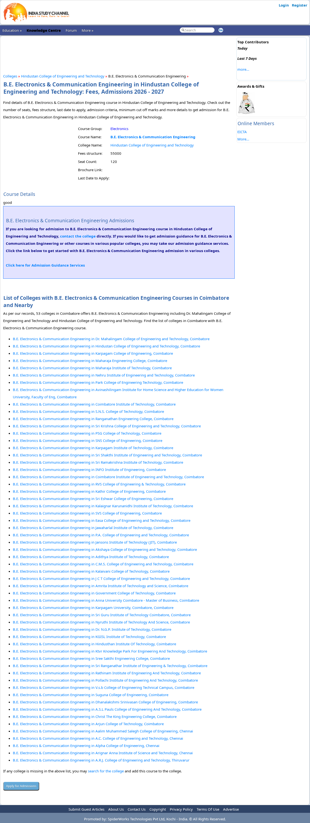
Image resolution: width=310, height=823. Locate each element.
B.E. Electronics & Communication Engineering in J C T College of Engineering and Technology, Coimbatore (101, 578)
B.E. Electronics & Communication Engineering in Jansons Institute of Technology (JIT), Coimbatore (95, 542)
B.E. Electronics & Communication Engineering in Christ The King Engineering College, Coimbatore (95, 716)
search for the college (106, 771)
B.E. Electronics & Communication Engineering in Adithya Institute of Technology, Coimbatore (91, 556)
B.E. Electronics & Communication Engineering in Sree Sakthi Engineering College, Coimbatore (91, 658)
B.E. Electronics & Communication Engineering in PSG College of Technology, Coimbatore (87, 433)
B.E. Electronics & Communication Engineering (152, 136)
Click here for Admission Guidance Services (45, 265)
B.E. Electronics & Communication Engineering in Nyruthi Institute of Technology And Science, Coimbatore (101, 622)
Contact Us (137, 809)
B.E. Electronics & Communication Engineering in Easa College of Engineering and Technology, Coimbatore (101, 520)
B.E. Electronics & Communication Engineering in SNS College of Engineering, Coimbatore (87, 440)
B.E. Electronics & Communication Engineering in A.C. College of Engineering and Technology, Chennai (98, 738)
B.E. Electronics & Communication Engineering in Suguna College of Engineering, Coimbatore (90, 694)
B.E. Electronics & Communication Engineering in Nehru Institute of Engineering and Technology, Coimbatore (104, 375)
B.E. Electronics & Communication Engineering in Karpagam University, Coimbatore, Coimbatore (93, 607)
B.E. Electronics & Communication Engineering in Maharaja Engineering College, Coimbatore (90, 360)
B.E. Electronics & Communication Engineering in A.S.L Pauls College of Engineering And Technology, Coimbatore (107, 709)
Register (299, 5)
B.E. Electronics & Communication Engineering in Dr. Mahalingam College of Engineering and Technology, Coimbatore (111, 338)
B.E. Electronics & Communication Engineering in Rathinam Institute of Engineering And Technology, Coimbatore (107, 672)
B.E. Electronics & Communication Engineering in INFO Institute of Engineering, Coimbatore (89, 469)
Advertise (231, 809)
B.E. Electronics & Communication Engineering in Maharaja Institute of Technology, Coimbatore (92, 367)
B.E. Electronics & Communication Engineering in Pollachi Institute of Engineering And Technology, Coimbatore (105, 680)
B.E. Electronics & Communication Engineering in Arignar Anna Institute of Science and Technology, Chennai (103, 752)
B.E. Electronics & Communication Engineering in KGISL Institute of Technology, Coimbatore (89, 636)
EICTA (242, 131)
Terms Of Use (208, 809)
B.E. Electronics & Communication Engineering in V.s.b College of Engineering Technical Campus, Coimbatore (103, 687)
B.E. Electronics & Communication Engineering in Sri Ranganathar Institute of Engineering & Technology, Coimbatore (110, 665)
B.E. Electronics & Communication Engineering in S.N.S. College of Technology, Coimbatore (88, 411)
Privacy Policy (181, 809)
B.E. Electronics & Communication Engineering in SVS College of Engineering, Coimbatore (87, 513)
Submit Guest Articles (86, 809)
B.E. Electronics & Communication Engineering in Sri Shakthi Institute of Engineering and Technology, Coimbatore (107, 455)
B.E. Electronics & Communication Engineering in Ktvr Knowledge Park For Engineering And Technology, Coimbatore (110, 651)
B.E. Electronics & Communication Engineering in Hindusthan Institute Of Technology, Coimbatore (94, 643)
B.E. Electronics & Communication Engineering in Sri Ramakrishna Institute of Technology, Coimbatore (98, 462)
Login (284, 5)
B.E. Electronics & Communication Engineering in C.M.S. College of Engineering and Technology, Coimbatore (103, 563)
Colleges (10, 76)
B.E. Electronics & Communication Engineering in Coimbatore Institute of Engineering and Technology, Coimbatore (108, 476)
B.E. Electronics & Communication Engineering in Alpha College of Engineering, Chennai (86, 745)
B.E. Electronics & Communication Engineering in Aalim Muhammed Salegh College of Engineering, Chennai (103, 731)
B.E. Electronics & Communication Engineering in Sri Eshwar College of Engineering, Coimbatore (93, 498)
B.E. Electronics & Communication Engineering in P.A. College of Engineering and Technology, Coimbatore (101, 534)
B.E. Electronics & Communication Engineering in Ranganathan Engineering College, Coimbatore (93, 418)
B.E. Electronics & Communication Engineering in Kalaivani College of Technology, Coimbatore (91, 571)
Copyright (157, 809)
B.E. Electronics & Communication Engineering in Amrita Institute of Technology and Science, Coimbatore (100, 585)
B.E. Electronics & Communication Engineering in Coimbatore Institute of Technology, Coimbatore (94, 404)
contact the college (78, 236)
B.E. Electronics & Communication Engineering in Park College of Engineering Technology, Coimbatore (98, 382)
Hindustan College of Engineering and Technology (62, 76)
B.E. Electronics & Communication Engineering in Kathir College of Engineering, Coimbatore (89, 491)
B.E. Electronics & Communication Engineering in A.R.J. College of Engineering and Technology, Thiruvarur (101, 760)
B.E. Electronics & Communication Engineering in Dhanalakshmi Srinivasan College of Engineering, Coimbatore (105, 702)
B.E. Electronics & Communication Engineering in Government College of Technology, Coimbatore (94, 593)
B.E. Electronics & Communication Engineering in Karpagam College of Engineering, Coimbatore (93, 353)
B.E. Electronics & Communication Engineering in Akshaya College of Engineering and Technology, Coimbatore (105, 549)
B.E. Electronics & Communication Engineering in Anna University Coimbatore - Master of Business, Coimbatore (106, 600)
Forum (71, 30)
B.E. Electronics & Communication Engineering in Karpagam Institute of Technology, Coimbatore (93, 447)
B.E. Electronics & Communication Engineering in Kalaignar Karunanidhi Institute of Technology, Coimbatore (103, 505)
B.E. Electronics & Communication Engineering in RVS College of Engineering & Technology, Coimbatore (99, 484)
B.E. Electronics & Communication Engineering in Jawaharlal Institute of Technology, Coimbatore (93, 527)
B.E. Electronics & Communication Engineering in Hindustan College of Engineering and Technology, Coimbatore (106, 346)
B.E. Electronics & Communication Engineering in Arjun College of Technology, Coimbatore (88, 723)
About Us (116, 809)
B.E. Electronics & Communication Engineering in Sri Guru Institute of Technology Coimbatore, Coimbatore (102, 614)
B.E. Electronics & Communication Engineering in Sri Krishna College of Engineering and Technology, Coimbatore (107, 425)
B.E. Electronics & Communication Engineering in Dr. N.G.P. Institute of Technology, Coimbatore (92, 629)
